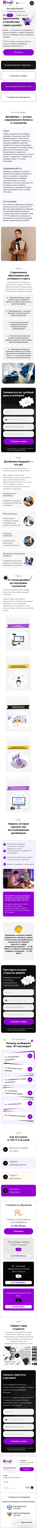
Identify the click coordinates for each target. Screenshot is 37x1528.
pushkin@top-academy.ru (12, 1477)
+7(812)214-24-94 (9, 1470)
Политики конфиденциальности (16, 449)
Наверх (28, 1487)
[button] (21, 3)
